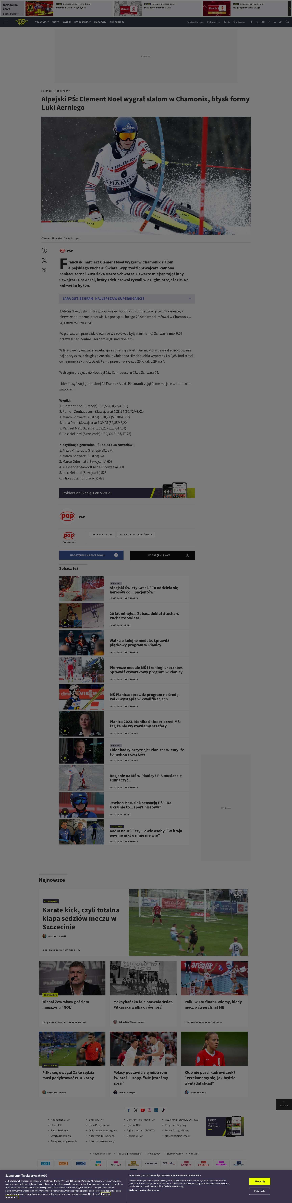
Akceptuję (260, 1181)
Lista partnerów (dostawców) (144, 1190)
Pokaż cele (259, 1191)
